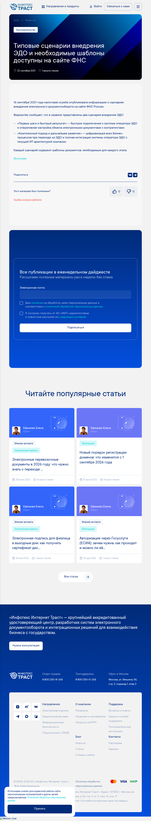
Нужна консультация (26, 645)
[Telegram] (135, 175)
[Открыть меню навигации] (138, 6)
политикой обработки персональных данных (74, 306)
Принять (39, 808)
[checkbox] (21, 303)
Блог (16, 20)
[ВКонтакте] (130, 175)
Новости (30, 20)
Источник (20, 158)
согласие (37, 303)
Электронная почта (32, 288)
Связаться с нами (118, 6)
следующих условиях (72, 317)
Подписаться (75, 327)
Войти (98, 6)
